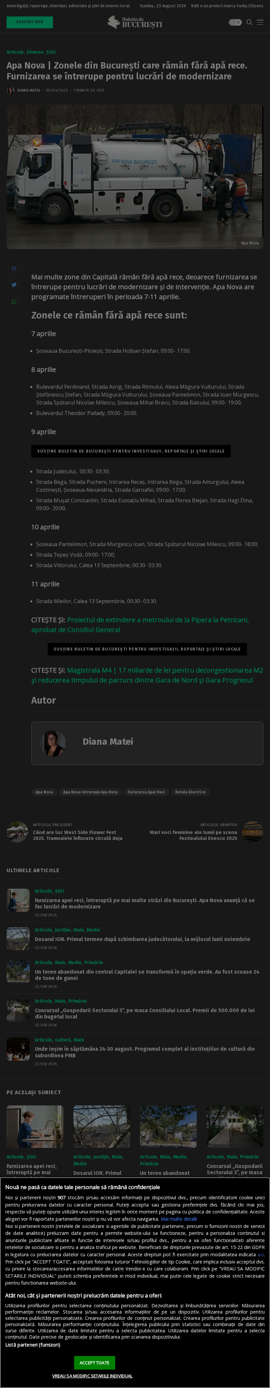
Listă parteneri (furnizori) (32, 1345)
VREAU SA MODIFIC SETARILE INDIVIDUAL (92, 1376)
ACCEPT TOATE (94, 1363)
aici (260, 1255)
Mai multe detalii (179, 1219)
